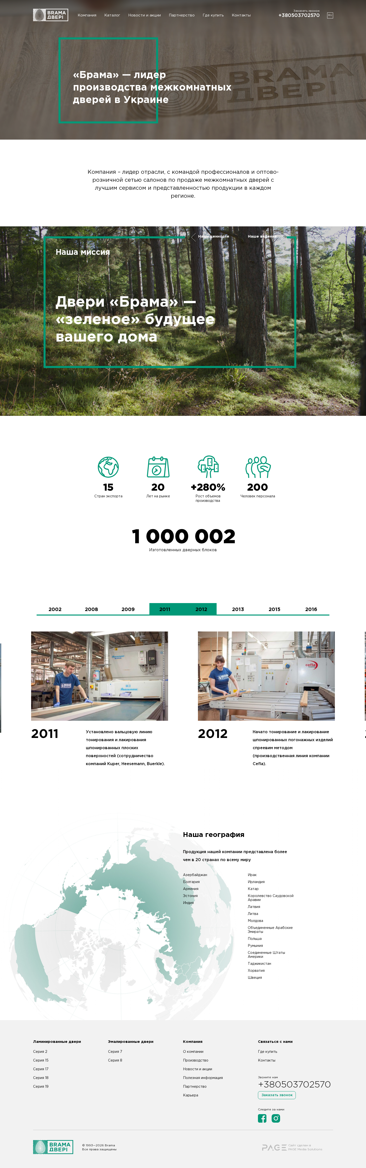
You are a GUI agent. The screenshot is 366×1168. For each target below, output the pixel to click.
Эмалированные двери (130, 1041)
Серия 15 (41, 1060)
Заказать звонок (277, 1095)
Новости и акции (144, 15)
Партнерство (182, 15)
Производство (195, 1060)
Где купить (213, 15)
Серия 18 (41, 1078)
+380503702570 (299, 15)
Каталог (112, 15)
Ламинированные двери (57, 1041)
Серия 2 (40, 1051)
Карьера (190, 1095)
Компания (87, 15)
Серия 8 (115, 1060)
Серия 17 (41, 1069)
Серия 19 (41, 1086)
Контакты (241, 15)
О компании (193, 1051)
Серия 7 (115, 1051)
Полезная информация (203, 1078)
